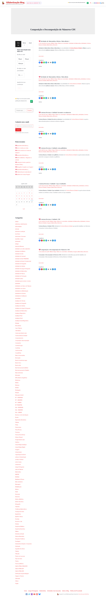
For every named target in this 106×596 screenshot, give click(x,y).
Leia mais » (41, 56)
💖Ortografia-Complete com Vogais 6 (24, 167)
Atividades (17, 283)
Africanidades (18, 226)
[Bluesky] (100, 3)
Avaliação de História (20, 306)
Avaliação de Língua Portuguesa (22, 308)
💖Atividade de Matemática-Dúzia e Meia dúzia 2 (54, 41)
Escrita (16, 417)
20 (24, 198)
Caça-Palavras (18, 328)
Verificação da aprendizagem (22, 573)
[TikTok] (102, 3)
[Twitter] (29, 594)
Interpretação (18, 452)
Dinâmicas (17, 380)
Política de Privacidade (76, 591)
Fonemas (17, 432)
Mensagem (17, 484)
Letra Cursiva (18, 462)
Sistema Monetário (19, 536)
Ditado (16, 382)
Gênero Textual (18, 437)
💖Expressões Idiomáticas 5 (21, 145)
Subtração (17, 546)
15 (29, 196)
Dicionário (17, 375)
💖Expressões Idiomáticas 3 (21, 169)
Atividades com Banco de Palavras (23, 286)
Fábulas (17, 422)
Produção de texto (19, 511)
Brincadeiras (18, 325)
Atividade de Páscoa (20, 273)
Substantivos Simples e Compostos (23, 543)
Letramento (18, 464)
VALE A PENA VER (19, 571)
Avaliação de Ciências (20, 301)
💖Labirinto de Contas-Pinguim (22, 174)
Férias (16, 425)
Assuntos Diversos (19, 246)
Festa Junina (18, 427)
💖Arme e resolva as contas (21, 148)
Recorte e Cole (18, 521)
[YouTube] (99, 3)
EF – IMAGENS (18, 400)
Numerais (17, 494)
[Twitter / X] (103, 3)
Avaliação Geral (18, 318)
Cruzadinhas (18, 353)
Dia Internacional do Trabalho (22, 370)
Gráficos (17, 442)
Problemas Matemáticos (21, 509)
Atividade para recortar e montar (23, 281)
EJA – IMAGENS (19, 410)
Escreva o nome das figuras (21, 415)
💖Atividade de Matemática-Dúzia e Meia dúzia (53, 77)
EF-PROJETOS (18, 405)
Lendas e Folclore (19, 459)
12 (21, 196)
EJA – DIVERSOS (19, 407)
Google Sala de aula (20, 439)
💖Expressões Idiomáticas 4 (21, 155)
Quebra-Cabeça (19, 516)
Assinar (18, 129)
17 (16, 198)
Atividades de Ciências (20, 293)
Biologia (17, 323)
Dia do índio (18, 365)
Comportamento (19, 338)
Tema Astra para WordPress (83, 594)
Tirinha (16, 561)
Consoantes (18, 343)
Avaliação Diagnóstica (20, 313)
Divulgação (17, 390)
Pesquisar (29, 110)
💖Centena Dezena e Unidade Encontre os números (55, 112)
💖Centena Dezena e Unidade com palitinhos (53, 148)
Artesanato (17, 241)
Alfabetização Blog (15, 2)
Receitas (17, 519)
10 (16, 196)
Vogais (16, 583)
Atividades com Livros (20, 288)
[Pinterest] (97, 3)
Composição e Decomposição (22, 340)
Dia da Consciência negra (21, 360)
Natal (16, 491)
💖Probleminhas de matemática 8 (23, 172)
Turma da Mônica (19, 563)
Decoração (17, 358)
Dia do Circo (18, 363)
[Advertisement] (53, 19)
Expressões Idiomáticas (20, 420)
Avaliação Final (18, 315)
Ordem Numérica (19, 501)
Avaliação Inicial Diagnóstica (21, 320)
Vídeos (16, 581)
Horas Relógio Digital (20, 447)
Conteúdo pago (19, 345)
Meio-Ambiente (19, 482)
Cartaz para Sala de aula (21, 333)
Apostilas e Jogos (19, 239)
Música (17, 489)
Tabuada (17, 553)
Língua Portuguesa (19, 467)
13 (24, 196)
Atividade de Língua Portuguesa (22, 268)
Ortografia (17, 504)
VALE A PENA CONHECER (21, 566)
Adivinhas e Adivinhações (21, 224)
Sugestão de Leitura (20, 548)
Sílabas (16, 531)
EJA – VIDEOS (18, 412)
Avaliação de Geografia (20, 303)
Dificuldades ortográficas (21, 377)
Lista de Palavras (19, 469)
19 (21, 198)
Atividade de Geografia (20, 263)
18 (19, 198)
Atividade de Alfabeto (20, 251)
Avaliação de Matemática (21, 310)
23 (31, 198)
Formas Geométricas (20, 434)
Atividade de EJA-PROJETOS (22, 258)
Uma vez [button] (18, 44)
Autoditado (18, 298)
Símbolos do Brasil (19, 534)
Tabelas (17, 551)
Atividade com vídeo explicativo (22, 249)
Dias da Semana (19, 372)
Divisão (17, 387)
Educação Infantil (19, 395)
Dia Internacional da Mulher (21, 368)
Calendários (18, 330)
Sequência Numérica (20, 529)
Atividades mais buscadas (54, 591)
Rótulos (17, 524)
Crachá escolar (18, 350)
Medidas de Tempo (19, 479)
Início (25, 591)
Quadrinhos (18, 514)
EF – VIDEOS (18, 402)
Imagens (17, 449)
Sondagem (17, 541)
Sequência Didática (19, 526)
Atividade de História (20, 266)
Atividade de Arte (19, 253)
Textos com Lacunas (20, 556)
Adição (16, 221)
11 (19, 196)
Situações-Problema (20, 539)
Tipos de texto (18, 558)
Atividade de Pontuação (20, 276)
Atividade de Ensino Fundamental (23, 261)
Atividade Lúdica (19, 278)
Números (17, 496)
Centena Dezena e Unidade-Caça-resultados (52, 184)
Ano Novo (17, 234)
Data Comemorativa (20, 355)
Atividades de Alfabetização (21, 291)
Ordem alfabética (19, 499)
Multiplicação (18, 486)
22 (29, 198)
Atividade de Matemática (21, 271)
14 (26, 196)
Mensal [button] (24, 44)
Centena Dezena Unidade (21, 335)
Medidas (17, 477)
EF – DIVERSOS (19, 397)
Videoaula (17, 578)
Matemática (18, 472)
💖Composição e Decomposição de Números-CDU (54, 250)
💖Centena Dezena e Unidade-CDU (49, 219)
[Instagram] (96, 3)
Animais (17, 229)
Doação (17, 392)
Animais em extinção (20, 231)
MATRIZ (17, 474)
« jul (24, 209)
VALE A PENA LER (19, 568)
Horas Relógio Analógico (21, 444)
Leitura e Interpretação (20, 457)
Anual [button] (30, 43)
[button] (34, 3)
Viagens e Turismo (19, 576)
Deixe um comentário (63, 43)
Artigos (17, 244)
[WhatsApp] (93, 3)
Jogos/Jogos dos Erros (20, 454)
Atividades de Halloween (21, 296)
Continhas (17, 348)
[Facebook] (94, 3)
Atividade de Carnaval (20, 256)
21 (26, 198)
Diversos (17, 385)
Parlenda (17, 506)
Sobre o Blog (65, 591)
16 (31, 196)
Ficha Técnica (18, 429)
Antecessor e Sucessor (20, 236)
